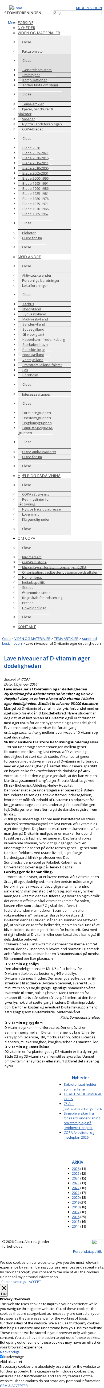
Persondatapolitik (87, 1251)
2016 (75, 1216)
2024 (75, 1178)
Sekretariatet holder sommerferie (80, 1087)
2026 (75, 1168)
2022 (75, 1187)
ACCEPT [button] (35, 1281)
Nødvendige (14, 1356)
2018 (75, 1207)
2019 (75, 1202)
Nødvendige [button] (10, 1352)
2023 (75, 1183)
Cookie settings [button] (13, 1281)
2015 (75, 1221)
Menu (13, 22)
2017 (75, 1211)
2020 (75, 1197)
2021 (75, 1192)
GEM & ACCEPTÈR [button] (14, 1385)
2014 (75, 1226)
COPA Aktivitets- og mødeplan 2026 (79, 1135)
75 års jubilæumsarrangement (83, 1106)
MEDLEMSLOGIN (89, 7)
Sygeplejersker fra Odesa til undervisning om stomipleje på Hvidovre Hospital (82, 1120)
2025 (75, 1173)
